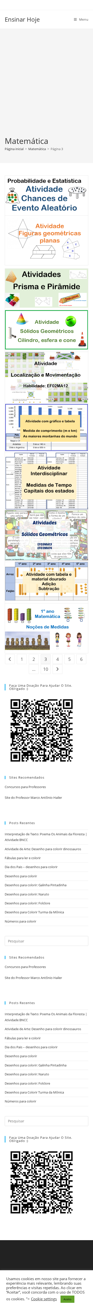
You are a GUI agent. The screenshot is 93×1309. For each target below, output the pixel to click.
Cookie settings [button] (44, 1298)
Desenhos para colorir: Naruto (27, 894)
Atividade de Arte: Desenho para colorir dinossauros (43, 849)
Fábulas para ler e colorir (23, 858)
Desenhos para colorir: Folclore (27, 903)
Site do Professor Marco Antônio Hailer (33, 797)
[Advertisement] (46, 86)
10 (45, 669)
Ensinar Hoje (22, 19)
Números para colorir (20, 921)
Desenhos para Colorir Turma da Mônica (34, 912)
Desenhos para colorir (21, 876)
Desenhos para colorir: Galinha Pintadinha (35, 885)
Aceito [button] (67, 1299)
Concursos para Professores (25, 787)
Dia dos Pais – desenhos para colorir (31, 867)
